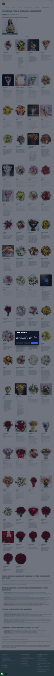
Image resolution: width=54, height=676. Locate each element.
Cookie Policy (26, 337)
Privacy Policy (20, 337)
